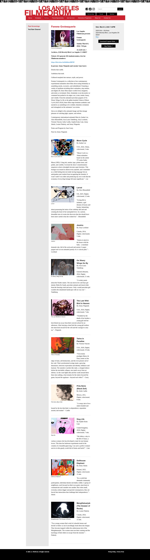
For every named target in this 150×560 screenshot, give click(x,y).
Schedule (38, 18)
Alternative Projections (84, 18)
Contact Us (107, 18)
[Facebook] (87, 9)
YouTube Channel (34, 29)
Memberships (90, 14)
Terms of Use (120, 552)
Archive (46, 18)
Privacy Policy (112, 552)
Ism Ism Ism (71, 18)
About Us (97, 18)
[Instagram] (93, 9)
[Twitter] (90, 9)
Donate (101, 14)
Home (30, 18)
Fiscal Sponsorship (58, 18)
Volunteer (112, 14)
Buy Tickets (107, 46)
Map (97, 37)
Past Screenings (34, 26)
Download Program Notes (108, 41)
